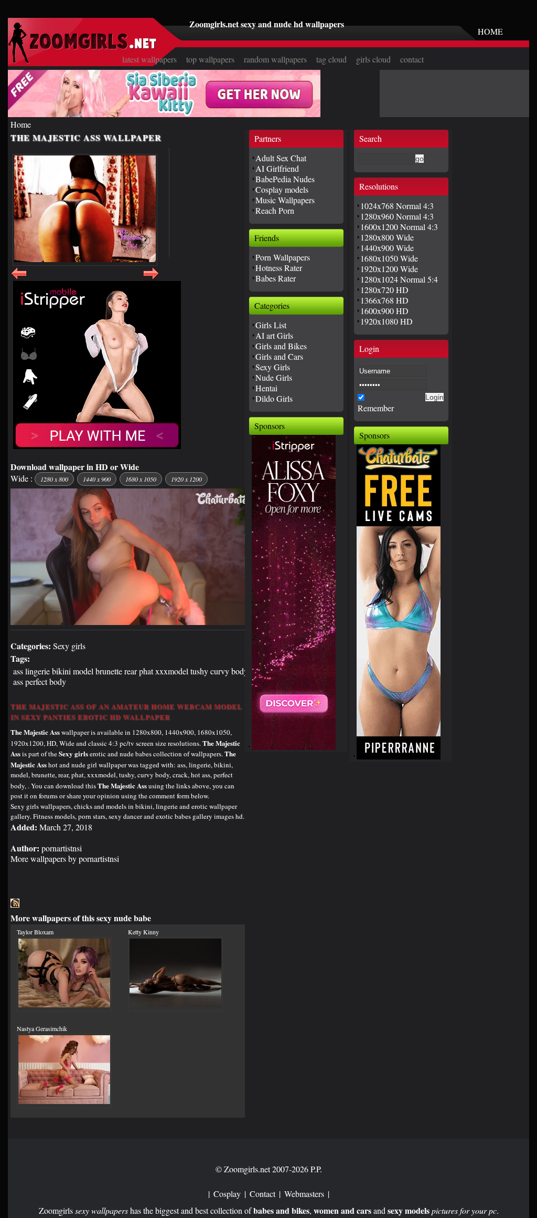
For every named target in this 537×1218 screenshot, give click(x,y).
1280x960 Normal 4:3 (397, 216)
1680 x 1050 (140, 479)
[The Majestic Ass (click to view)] (85, 210)
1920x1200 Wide (389, 268)
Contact (262, 1193)
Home (20, 124)
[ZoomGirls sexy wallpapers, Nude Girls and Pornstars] (82, 60)
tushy (199, 670)
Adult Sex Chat (280, 157)
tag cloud (331, 59)
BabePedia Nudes (285, 178)
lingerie (37, 670)
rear (130, 670)
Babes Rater (275, 278)
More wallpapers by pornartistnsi (64, 858)
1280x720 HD (384, 289)
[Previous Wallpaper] (18, 279)
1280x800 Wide (387, 237)
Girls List (270, 324)
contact (412, 59)
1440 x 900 (97, 479)
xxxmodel (171, 670)
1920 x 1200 (186, 479)
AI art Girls (274, 335)
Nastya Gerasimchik (42, 1028)
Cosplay (227, 1193)
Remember (376, 407)
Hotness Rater (278, 267)
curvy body (229, 670)
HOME (490, 31)
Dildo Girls (274, 398)
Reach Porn (274, 210)
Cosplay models (281, 189)
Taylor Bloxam (35, 932)
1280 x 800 (54, 479)
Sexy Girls (272, 366)
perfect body (45, 681)
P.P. (316, 1168)
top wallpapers (210, 59)
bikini (61, 670)
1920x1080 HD (386, 321)
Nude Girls (273, 377)
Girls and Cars (279, 356)
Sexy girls (69, 645)
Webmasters (304, 1193)
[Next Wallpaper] (151, 279)
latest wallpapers (149, 59)
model (83, 670)
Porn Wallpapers (282, 257)
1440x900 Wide (387, 247)
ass (18, 670)
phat (146, 670)
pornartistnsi (61, 847)
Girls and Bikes (281, 345)
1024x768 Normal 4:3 (397, 205)
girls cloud (373, 59)
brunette (108, 670)
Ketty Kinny (143, 932)
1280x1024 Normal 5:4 (399, 279)
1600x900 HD (384, 310)
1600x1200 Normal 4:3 (399, 226)
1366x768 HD (384, 300)
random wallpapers (275, 59)
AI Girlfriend (277, 168)
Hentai (266, 387)
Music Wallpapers (285, 199)
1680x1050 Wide (389, 258)
